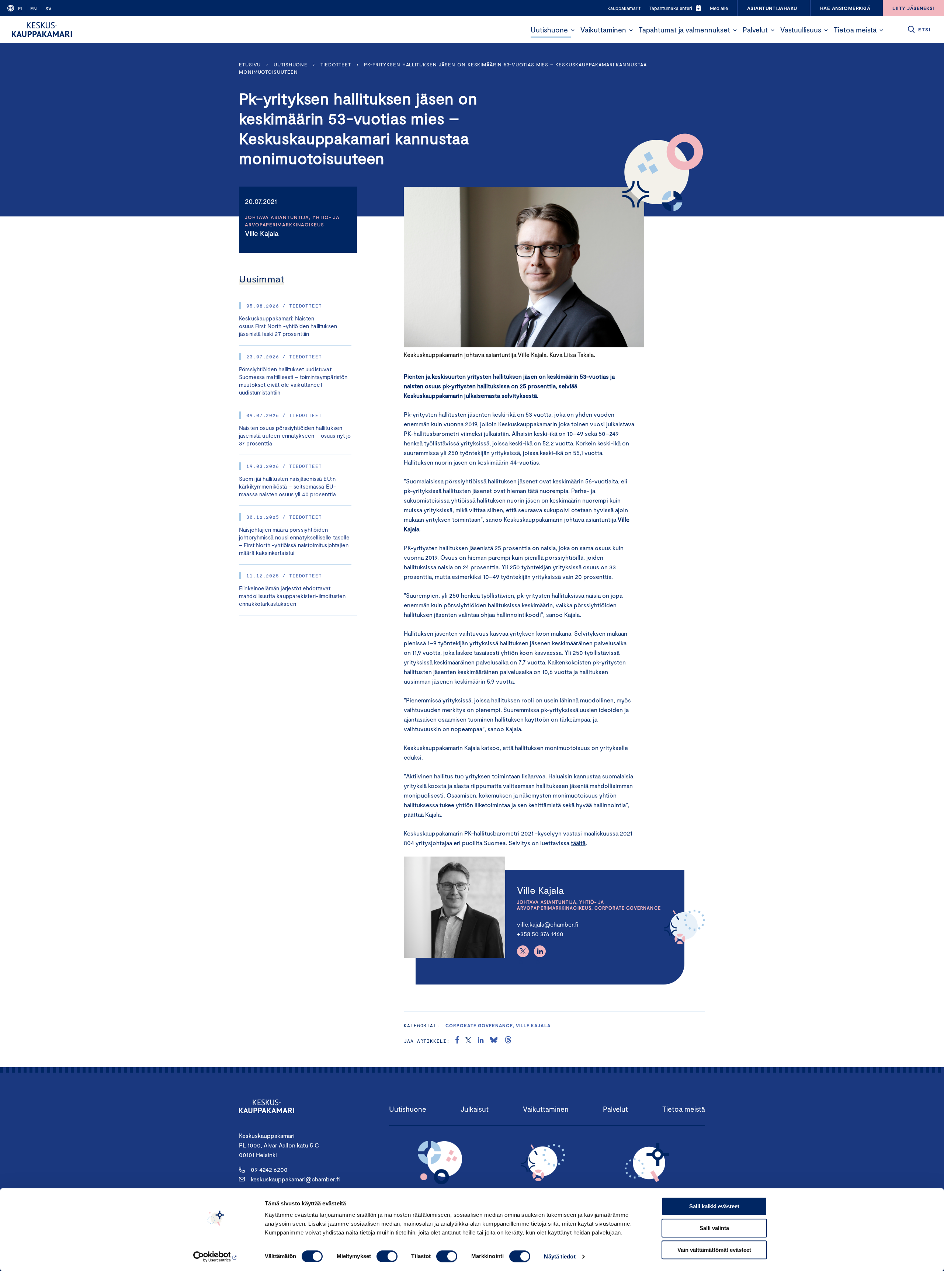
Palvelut (755, 29)
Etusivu (250, 64)
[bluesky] (493, 1041)
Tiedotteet (335, 64)
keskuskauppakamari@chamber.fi (295, 1179)
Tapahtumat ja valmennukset (684, 29)
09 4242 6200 (269, 1169)
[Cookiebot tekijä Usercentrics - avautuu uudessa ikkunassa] (216, 1256)
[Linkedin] (540, 951)
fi (20, 8)
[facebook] (457, 1041)
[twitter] (468, 1040)
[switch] (387, 1256)
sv (48, 8)
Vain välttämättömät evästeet (714, 1250)
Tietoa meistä (855, 29)
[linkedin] (481, 1040)
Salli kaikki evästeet (714, 1206)
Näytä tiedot (559, 1256)
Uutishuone (549, 29)
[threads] (508, 1040)
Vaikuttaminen (603, 29)
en (33, 8)
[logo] (42, 29)
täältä (578, 842)
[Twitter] (523, 951)
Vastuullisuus (800, 29)
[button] (572, 30)
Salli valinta (714, 1228)
